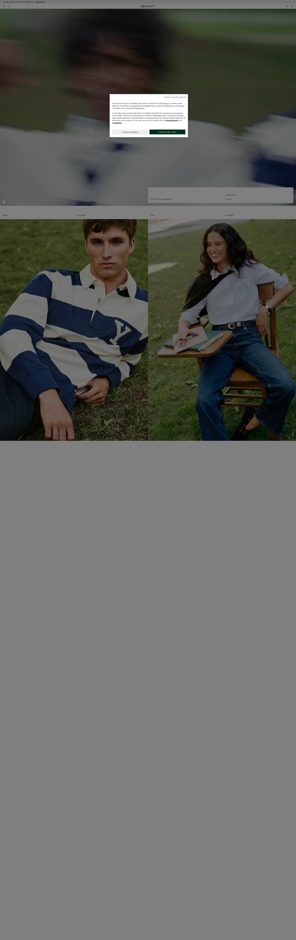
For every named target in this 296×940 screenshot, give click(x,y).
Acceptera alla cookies (167, 132)
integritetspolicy (172, 120)
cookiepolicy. (117, 123)
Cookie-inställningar (130, 132)
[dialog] (148, 115)
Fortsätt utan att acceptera (175, 97)
